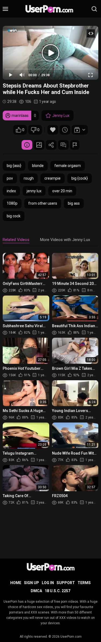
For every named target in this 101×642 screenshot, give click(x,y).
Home (15, 583)
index (11, 191)
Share (51, 145)
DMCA (36, 591)
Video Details (27, 145)
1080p (12, 203)
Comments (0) (63, 145)
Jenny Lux (60, 115)
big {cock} (79, 178)
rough (29, 178)
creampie (52, 178)
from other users (42, 203)
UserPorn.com (71, 636)
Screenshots (39, 145)
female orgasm (67, 165)
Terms (84, 583)
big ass (74, 203)
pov (10, 178)
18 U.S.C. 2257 (57, 591)
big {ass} (14, 165)
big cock (13, 216)
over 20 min (62, 191)
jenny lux (34, 191)
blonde (38, 165)
